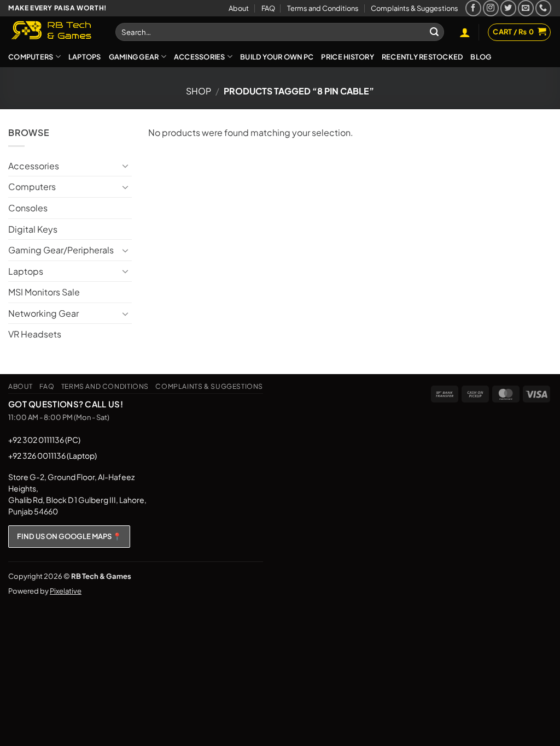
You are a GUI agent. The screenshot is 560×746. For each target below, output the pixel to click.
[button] (464, 32)
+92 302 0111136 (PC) (44, 440)
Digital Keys (32, 229)
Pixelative (65, 591)
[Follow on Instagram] (491, 8)
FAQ (268, 8)
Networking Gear (43, 313)
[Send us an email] (526, 8)
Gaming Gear (134, 56)
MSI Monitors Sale (44, 292)
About (239, 8)
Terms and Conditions (323, 8)
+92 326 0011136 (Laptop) (52, 455)
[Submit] (434, 32)
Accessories (199, 56)
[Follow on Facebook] (473, 8)
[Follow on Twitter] (508, 8)
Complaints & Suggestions (414, 8)
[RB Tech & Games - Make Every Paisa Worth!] (53, 31)
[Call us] (543, 8)
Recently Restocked (422, 56)
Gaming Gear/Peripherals (61, 250)
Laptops (84, 56)
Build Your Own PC (276, 56)
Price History (347, 56)
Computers (30, 56)
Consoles (28, 208)
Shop (198, 91)
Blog (480, 56)
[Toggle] (125, 165)
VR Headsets (34, 334)
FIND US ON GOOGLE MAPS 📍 (69, 536)
